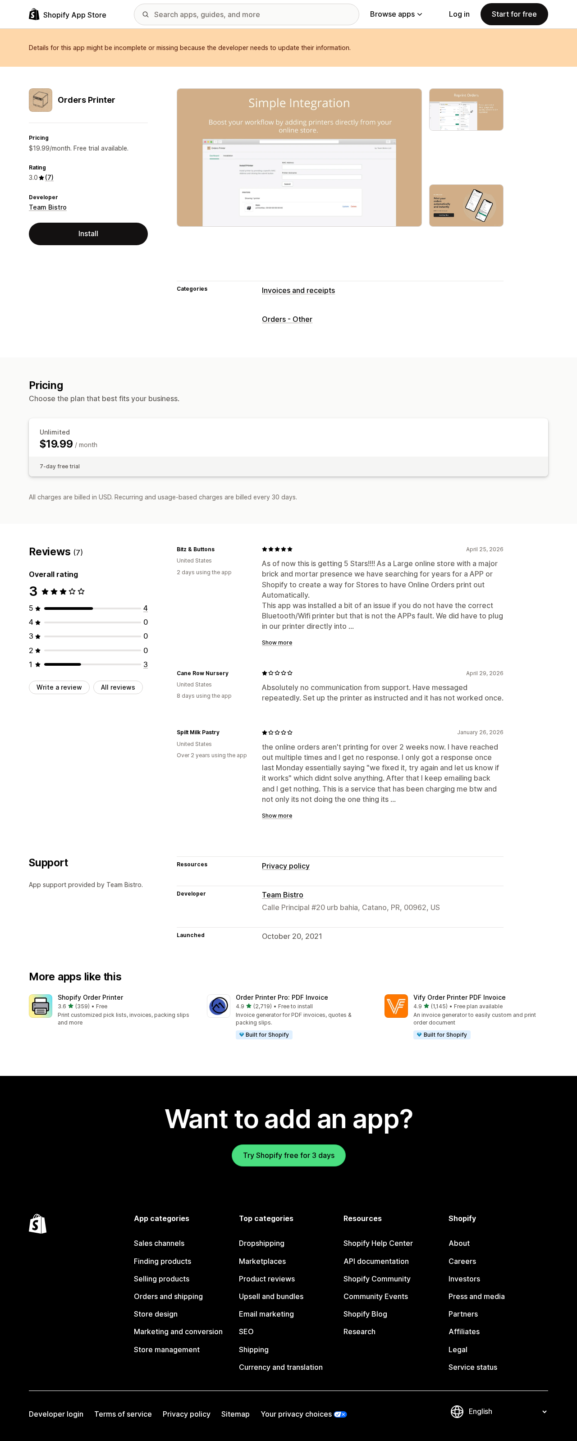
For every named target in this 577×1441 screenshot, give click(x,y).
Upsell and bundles (271, 1296)
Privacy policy (286, 865)
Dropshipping (261, 1243)
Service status (473, 1367)
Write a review (59, 687)
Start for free (514, 13)
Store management (167, 1349)
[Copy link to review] (220, 549)
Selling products (161, 1278)
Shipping (254, 1349)
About (459, 1243)
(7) (49, 177)
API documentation (376, 1261)
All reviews (118, 687)
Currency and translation (281, 1367)
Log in (459, 13)
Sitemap (235, 1413)
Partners (463, 1313)
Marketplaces (262, 1261)
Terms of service (123, 1413)
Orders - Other (287, 319)
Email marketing (266, 1313)
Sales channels (159, 1243)
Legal (458, 1349)
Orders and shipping (168, 1296)
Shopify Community (377, 1278)
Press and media (477, 1296)
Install (88, 233)
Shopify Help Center (378, 1243)
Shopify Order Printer (90, 997)
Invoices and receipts (298, 290)
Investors (464, 1278)
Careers (462, 1261)
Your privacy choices (296, 1413)
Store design (156, 1313)
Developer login (56, 1413)
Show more (277, 642)
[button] (110, 1010)
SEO (246, 1331)
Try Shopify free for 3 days (288, 1155)
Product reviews (267, 1278)
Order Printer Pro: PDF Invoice (282, 997)
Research (359, 1331)
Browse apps (392, 13)
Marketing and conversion (178, 1331)
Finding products (162, 1261)
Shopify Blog (365, 1313)
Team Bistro (48, 207)
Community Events (375, 1296)
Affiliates (464, 1331)
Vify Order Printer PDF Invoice (459, 997)
